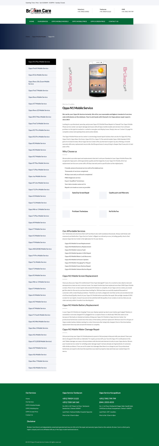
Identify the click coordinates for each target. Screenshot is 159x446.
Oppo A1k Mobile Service (37, 368)
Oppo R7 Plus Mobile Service (38, 163)
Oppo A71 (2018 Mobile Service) (40, 341)
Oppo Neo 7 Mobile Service (38, 361)
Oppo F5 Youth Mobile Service (39, 315)
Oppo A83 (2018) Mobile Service (40, 249)
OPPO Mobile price (79, 21)
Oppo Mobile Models (39, 36)
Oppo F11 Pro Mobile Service (38, 189)
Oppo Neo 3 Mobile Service (38, 328)
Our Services (43, 21)
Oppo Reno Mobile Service (38, 97)
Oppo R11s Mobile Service (37, 75)
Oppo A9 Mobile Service (37, 222)
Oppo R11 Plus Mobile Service (39, 62)
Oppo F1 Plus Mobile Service (38, 170)
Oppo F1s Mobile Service (37, 262)
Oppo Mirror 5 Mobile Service (39, 209)
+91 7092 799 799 (127, 11)
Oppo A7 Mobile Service (37, 308)
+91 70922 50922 (83, 11)
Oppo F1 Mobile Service (37, 269)
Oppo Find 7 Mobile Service (38, 90)
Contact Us (113, 21)
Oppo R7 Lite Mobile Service (38, 183)
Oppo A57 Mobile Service (37, 302)
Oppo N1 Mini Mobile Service (38, 322)
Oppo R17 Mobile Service (37, 156)
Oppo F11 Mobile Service (37, 203)
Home (31, 21)
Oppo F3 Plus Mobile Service (38, 216)
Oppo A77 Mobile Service (37, 104)
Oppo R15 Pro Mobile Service (39, 137)
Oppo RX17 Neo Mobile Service (39, 117)
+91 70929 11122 (105, 11)
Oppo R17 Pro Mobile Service (39, 130)
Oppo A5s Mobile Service (37, 335)
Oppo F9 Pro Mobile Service (38, 255)
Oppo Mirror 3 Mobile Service (39, 282)
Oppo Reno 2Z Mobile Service (39, 110)
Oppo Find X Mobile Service (38, 68)
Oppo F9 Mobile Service (37, 242)
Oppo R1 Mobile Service (37, 275)
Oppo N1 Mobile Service (37, 150)
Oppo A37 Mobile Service (37, 348)
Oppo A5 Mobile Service (37, 295)
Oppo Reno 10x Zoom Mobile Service (38, 82)
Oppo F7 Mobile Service (37, 229)
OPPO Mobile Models (60, 21)
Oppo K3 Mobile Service (37, 196)
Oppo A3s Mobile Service (37, 355)
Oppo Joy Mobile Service (37, 176)
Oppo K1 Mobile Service (37, 236)
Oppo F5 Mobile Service (37, 288)
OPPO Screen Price (98, 21)
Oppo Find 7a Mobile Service (38, 123)
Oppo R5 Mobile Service (37, 143)
